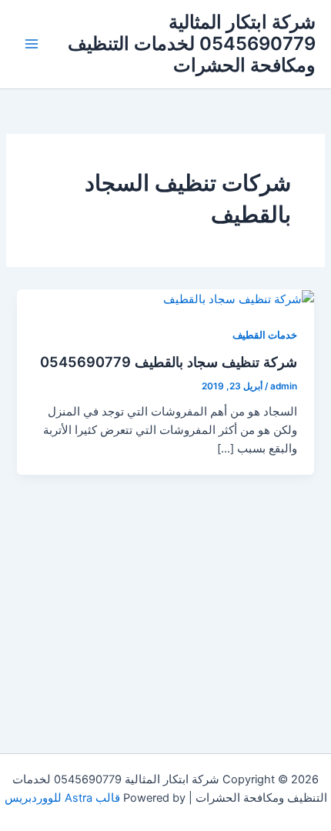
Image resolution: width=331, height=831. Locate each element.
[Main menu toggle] (31, 44)
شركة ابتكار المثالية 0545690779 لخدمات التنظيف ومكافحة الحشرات (192, 44)
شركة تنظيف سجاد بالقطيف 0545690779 (168, 361)
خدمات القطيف (264, 335)
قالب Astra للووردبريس (62, 798)
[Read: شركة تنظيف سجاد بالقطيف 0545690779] (238, 298)
